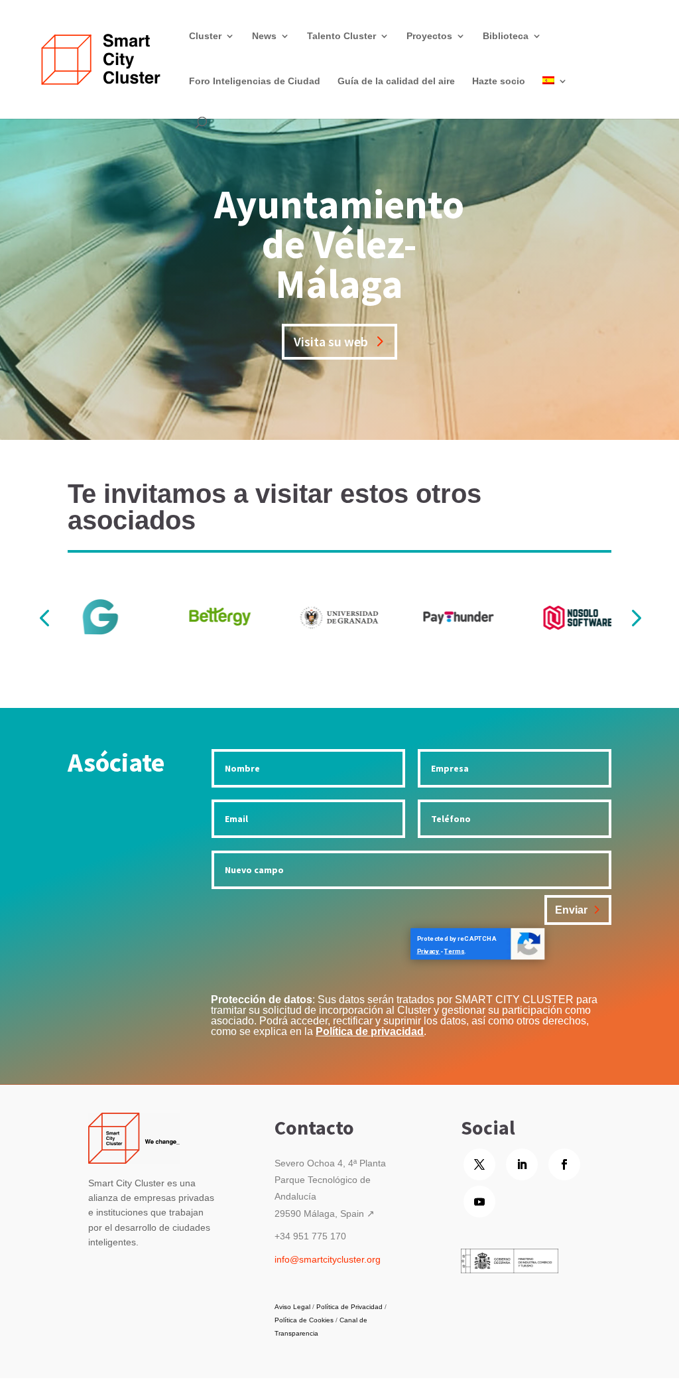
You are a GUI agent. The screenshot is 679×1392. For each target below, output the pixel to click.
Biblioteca (505, 36)
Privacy (429, 951)
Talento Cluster (341, 36)
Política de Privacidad (349, 1306)
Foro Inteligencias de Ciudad (254, 81)
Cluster (205, 36)
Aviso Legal (292, 1306)
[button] (634, 617)
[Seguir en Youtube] (479, 1202)
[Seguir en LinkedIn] (522, 1164)
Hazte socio (498, 81)
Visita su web (331, 341)
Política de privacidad (370, 1031)
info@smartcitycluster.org (328, 1259)
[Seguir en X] (479, 1164)
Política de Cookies (304, 1320)
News (264, 36)
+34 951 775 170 (310, 1236)
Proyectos (429, 36)
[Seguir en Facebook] (564, 1164)
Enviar (571, 910)
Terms (455, 951)
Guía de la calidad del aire (396, 81)
